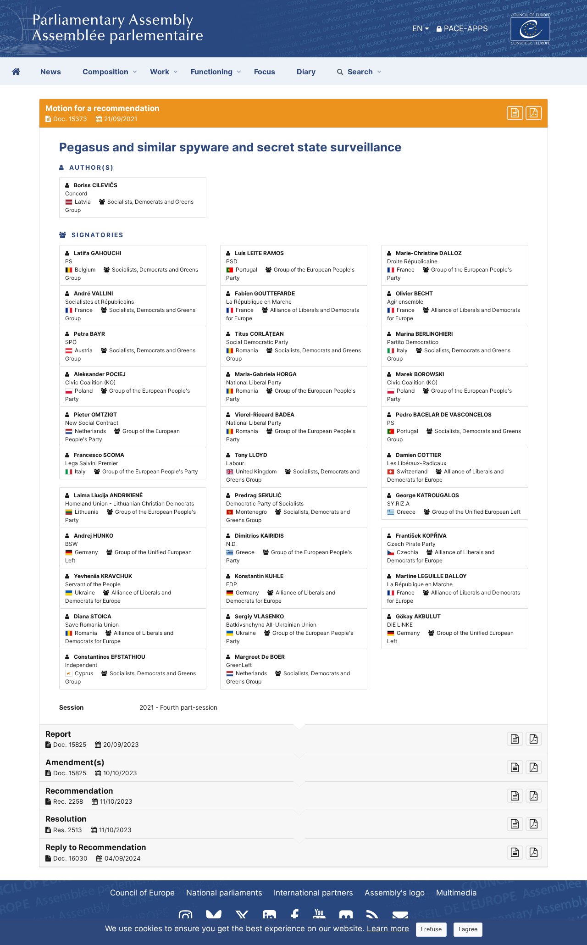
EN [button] (417, 28)
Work (159, 71)
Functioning (212, 71)
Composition (105, 71)
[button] (293, 113)
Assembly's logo (395, 892)
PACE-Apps (466, 28)
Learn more (388, 928)
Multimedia (456, 892)
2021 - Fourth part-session (178, 707)
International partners (313, 892)
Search (360, 71)
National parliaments (224, 892)
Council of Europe (142, 892)
